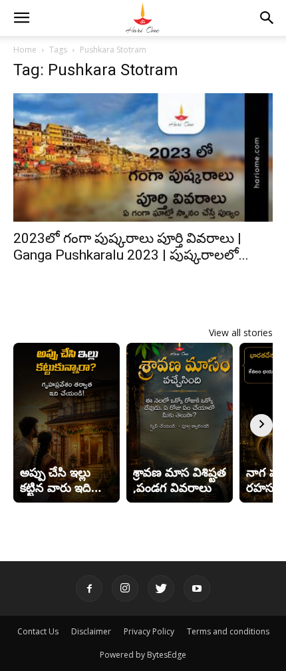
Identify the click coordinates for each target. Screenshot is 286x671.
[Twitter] (161, 588)
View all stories (241, 332)
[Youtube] (197, 588)
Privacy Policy (149, 631)
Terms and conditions (228, 631)
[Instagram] (125, 588)
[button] (21, 18)
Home (25, 49)
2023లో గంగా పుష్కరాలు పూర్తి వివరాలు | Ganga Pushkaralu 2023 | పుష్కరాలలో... (131, 246)
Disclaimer (91, 631)
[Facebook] (89, 588)
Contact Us (38, 631)
